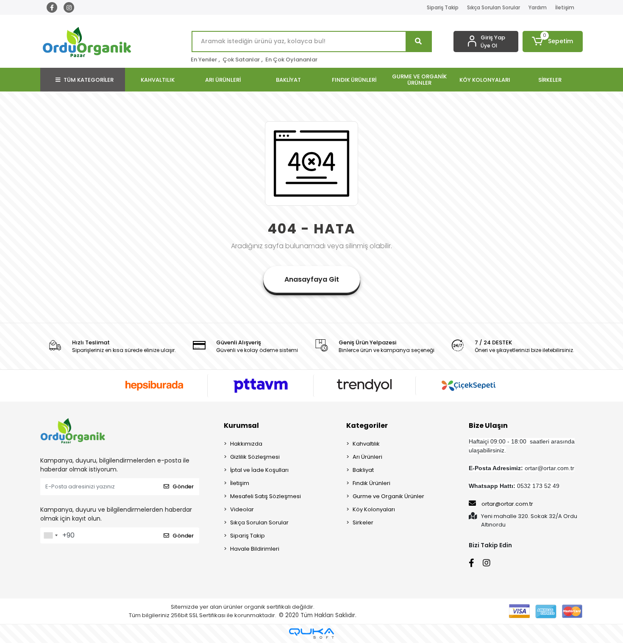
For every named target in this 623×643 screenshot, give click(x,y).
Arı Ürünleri (367, 457)
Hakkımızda (246, 444)
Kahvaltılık (366, 444)
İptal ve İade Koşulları (259, 470)
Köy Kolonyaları (374, 509)
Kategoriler (367, 425)
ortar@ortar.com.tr (507, 504)
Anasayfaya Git (311, 279)
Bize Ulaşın (488, 425)
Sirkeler (363, 522)
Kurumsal (241, 425)
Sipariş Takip (443, 7)
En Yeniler (204, 59)
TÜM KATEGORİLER (89, 80)
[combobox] (50, 535)
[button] (553, 41)
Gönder (183, 486)
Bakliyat (363, 470)
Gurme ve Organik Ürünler (388, 496)
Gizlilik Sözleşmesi (255, 457)
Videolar (242, 509)
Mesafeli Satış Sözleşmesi (265, 496)
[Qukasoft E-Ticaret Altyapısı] (311, 633)
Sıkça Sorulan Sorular (493, 7)
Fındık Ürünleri (371, 483)
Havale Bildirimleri (254, 549)
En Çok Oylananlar (291, 59)
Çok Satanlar (241, 59)
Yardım (537, 7)
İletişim (564, 7)
